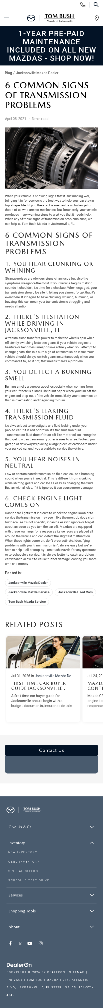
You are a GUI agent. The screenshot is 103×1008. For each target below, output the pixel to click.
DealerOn (56, 972)
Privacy (15, 980)
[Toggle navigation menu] (6, 18)
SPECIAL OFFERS (23, 871)
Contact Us (51, 750)
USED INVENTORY (24, 861)
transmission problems (62, 219)
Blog (8, 73)
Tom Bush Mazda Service (27, 601)
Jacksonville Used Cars (75, 592)
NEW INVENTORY (23, 852)
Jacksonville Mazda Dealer (37, 73)
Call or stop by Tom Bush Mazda (47, 550)
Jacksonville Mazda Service (29, 592)
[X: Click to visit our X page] (20, 944)
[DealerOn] (19, 965)
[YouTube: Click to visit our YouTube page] (30, 944)
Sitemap (77, 972)
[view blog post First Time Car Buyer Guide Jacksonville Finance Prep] (43, 679)
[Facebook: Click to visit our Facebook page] (11, 944)
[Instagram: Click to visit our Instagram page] (41, 944)
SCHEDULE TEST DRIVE (28, 880)
